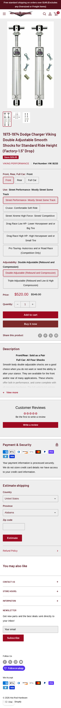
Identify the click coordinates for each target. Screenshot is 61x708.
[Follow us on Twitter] (10, 662)
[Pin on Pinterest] (45, 335)
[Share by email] (56, 335)
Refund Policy (10, 550)
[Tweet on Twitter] (51, 335)
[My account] (50, 14)
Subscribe (13, 638)
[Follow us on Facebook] (5, 662)
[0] (56, 14)
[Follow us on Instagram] (16, 662)
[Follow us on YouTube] (21, 662)
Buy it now (30, 324)
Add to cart (30, 314)
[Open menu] (4, 14)
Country (7, 492)
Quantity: (8, 304)
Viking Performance (16, 163)
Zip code (7, 520)
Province (7, 506)
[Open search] (44, 14)
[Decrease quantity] (18, 304)
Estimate (12, 538)
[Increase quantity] (33, 304)
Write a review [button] (30, 425)
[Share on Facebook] (40, 335)
